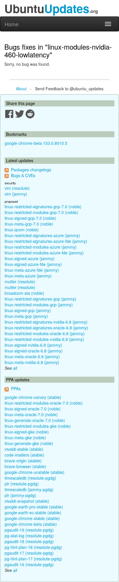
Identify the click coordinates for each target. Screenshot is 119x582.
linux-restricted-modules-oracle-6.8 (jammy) (45, 333)
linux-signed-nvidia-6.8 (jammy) (33, 345)
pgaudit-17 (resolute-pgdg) (29, 553)
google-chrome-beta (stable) (31, 524)
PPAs (16, 388)
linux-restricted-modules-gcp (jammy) (39, 304)
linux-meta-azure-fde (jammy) (32, 270)
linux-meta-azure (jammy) (28, 276)
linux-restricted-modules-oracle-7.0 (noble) (44, 403)
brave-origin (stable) (23, 460)
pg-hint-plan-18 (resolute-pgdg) (33, 547)
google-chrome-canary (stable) (33, 397)
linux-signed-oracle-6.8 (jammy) (34, 351)
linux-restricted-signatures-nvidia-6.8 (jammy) (46, 322)
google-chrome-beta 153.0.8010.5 (36, 143)
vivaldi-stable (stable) (24, 449)
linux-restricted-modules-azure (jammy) (41, 247)
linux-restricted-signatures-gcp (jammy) (40, 299)
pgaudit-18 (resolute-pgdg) (29, 541)
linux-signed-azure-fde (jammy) (33, 264)
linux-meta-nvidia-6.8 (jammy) (32, 362)
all (15, 368)
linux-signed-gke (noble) (27, 432)
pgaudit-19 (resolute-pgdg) (29, 530)
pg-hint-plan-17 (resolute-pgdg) (33, 559)
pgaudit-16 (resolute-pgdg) (29, 564)
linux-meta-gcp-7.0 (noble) (29, 224)
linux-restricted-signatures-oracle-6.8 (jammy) (46, 328)
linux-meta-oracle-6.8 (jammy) (32, 356)
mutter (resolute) (20, 281)
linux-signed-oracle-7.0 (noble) (33, 409)
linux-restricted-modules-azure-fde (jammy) (44, 253)
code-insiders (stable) (24, 455)
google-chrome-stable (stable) (32, 518)
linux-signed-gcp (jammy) (28, 310)
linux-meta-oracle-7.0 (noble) (31, 414)
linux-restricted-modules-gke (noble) (38, 426)
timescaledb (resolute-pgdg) (30, 478)
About (21, 88)
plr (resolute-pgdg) (22, 484)
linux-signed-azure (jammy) (30, 258)
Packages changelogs (31, 169)
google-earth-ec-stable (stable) (33, 512)
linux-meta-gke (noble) (25, 437)
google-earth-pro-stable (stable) (34, 507)
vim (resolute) (17, 188)
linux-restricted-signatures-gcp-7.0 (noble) (43, 206)
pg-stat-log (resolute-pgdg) (29, 535)
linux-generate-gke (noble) (29, 443)
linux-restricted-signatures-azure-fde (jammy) (46, 241)
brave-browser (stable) (25, 466)
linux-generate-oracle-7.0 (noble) (35, 420)
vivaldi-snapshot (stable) (27, 501)
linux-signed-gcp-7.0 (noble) (30, 218)
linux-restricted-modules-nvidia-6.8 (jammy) (44, 339)
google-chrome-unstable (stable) (34, 472)
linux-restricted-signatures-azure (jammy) (42, 235)
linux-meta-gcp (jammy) (26, 316)
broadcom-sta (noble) (24, 293)
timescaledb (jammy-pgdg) (29, 489)
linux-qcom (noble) (22, 229)
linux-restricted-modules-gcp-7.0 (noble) (41, 212)
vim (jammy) (16, 194)
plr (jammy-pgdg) (20, 495)
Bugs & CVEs (23, 175)
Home (11, 24)
